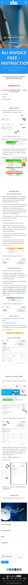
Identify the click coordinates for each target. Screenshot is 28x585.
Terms (4, 580)
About (23, 580)
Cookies (14, 580)
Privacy (9, 580)
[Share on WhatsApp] (7, 569)
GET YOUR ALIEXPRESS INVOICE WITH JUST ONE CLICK (14, 77)
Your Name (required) (6, 524)
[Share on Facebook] (10, 569)
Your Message (4, 542)
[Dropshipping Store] (13, 2)
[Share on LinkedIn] (20, 569)
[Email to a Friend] (15, 569)
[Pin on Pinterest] (18, 569)
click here (15, 112)
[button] (2, 2)
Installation (5, 94)
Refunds (19, 580)
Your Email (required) (6, 530)
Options (5, 96)
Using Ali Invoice (7, 99)
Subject (2, 536)
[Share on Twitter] (12, 569)
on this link (15, 201)
